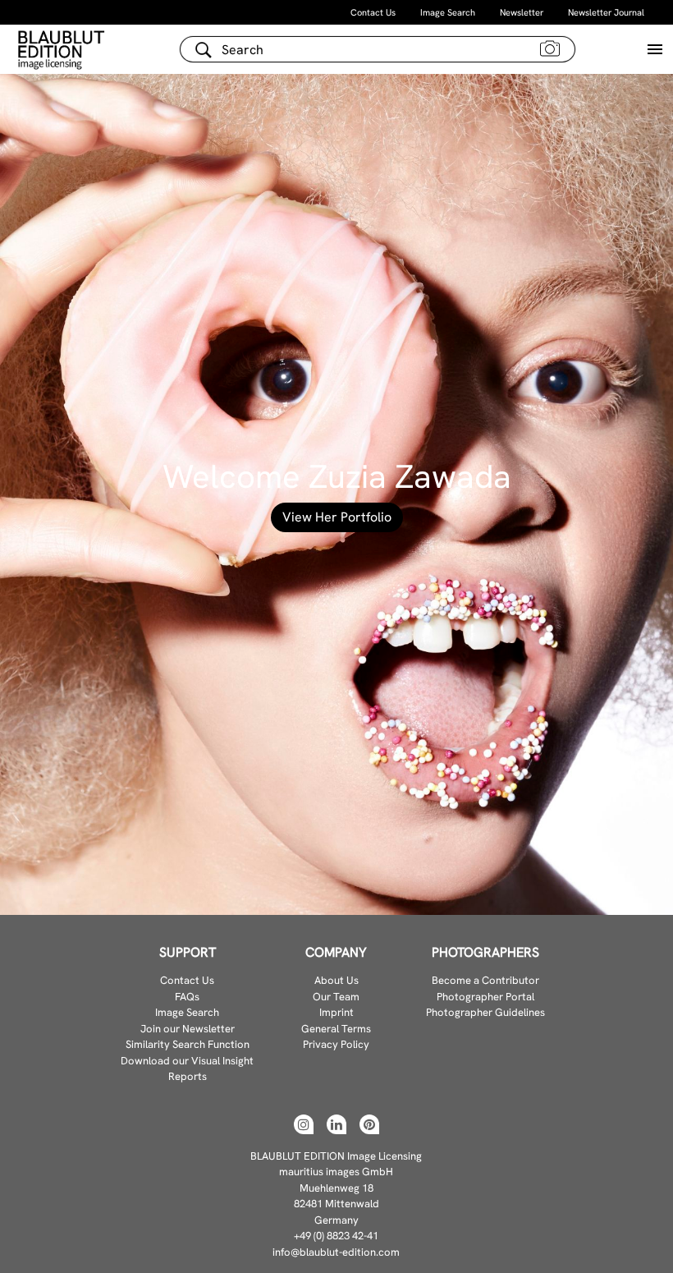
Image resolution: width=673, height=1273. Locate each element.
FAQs (187, 997)
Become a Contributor (485, 980)
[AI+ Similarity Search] (550, 47)
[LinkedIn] (336, 1124)
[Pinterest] (369, 1124)
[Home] (63, 49)
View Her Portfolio (336, 517)
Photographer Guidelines (485, 1012)
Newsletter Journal (606, 12)
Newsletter (521, 12)
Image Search (447, 12)
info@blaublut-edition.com (336, 1252)
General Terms (336, 1029)
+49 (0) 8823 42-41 (336, 1236)
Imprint (336, 1012)
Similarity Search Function (188, 1044)
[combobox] (378, 49)
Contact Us (373, 12)
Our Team (336, 997)
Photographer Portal (485, 997)
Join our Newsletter (187, 1029)
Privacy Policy (336, 1044)
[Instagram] (304, 1124)
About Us (336, 980)
